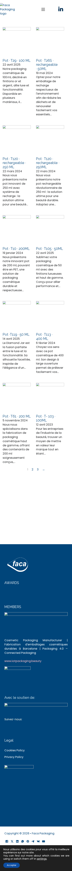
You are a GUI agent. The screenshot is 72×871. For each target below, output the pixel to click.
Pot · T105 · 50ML (49, 249)
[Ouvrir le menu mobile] (43, 9)
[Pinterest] (28, 841)
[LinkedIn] (17, 841)
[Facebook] (7, 841)
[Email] (43, 841)
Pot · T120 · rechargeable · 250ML (47, 163)
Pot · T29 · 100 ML (16, 61)
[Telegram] (33, 841)
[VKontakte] (38, 841)
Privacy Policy (13, 757)
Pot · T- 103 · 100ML (45, 418)
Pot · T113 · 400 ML (44, 337)
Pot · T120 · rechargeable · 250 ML (14, 163)
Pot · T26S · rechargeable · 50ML (47, 65)
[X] (12, 841)
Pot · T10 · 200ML (16, 249)
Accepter (11, 865)
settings (42, 858)
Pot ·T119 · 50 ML (16, 335)
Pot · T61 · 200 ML (17, 416)
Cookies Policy (14, 750)
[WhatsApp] (22, 841)
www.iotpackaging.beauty (22, 661)
